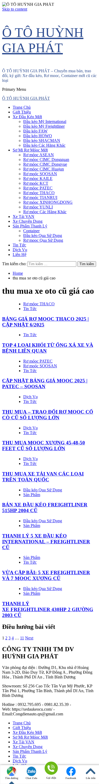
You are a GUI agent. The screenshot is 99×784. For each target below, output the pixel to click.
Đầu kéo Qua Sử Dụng (42, 235)
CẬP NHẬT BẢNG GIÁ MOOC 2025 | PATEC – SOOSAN (44, 383)
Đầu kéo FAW (35, 131)
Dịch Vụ (20, 250)
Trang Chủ (22, 107)
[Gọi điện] (50, 769)
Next (29, 638)
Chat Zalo (31, 778)
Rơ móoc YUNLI (38, 207)
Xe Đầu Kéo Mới (27, 117)
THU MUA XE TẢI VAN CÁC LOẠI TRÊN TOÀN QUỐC (43, 476)
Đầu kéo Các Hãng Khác (44, 145)
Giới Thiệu (22, 112)
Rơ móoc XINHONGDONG (48, 202)
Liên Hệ (19, 254)
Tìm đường (11, 778)
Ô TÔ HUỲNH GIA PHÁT (26, 98)
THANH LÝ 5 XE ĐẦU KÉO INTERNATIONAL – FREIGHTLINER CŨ (46, 541)
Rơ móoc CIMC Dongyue (45, 164)
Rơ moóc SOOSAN (40, 174)
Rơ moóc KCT (35, 183)
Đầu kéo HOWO (37, 136)
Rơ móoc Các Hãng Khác (45, 212)
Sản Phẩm (31, 494)
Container (31, 231)
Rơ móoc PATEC (38, 188)
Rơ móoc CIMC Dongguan (46, 159)
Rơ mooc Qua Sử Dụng (43, 240)
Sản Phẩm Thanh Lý (30, 226)
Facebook (70, 778)
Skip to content (14, 9)
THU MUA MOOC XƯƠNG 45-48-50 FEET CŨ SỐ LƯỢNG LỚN (43, 445)
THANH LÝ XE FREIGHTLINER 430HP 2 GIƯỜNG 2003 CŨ (47, 609)
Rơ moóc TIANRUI (40, 197)
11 (22, 638)
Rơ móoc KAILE (38, 178)
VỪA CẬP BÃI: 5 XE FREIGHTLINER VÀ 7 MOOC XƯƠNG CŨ (46, 575)
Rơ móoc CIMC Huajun (43, 169)
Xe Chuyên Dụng (28, 221)
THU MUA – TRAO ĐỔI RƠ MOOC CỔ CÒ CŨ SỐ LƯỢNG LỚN (47, 414)
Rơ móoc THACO (39, 193)
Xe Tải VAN (23, 216)
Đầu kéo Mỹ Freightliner (44, 126)
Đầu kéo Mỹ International (44, 121)
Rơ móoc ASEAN (38, 155)
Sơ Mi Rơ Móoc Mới (30, 150)
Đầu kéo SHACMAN (41, 140)
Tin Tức (19, 245)
